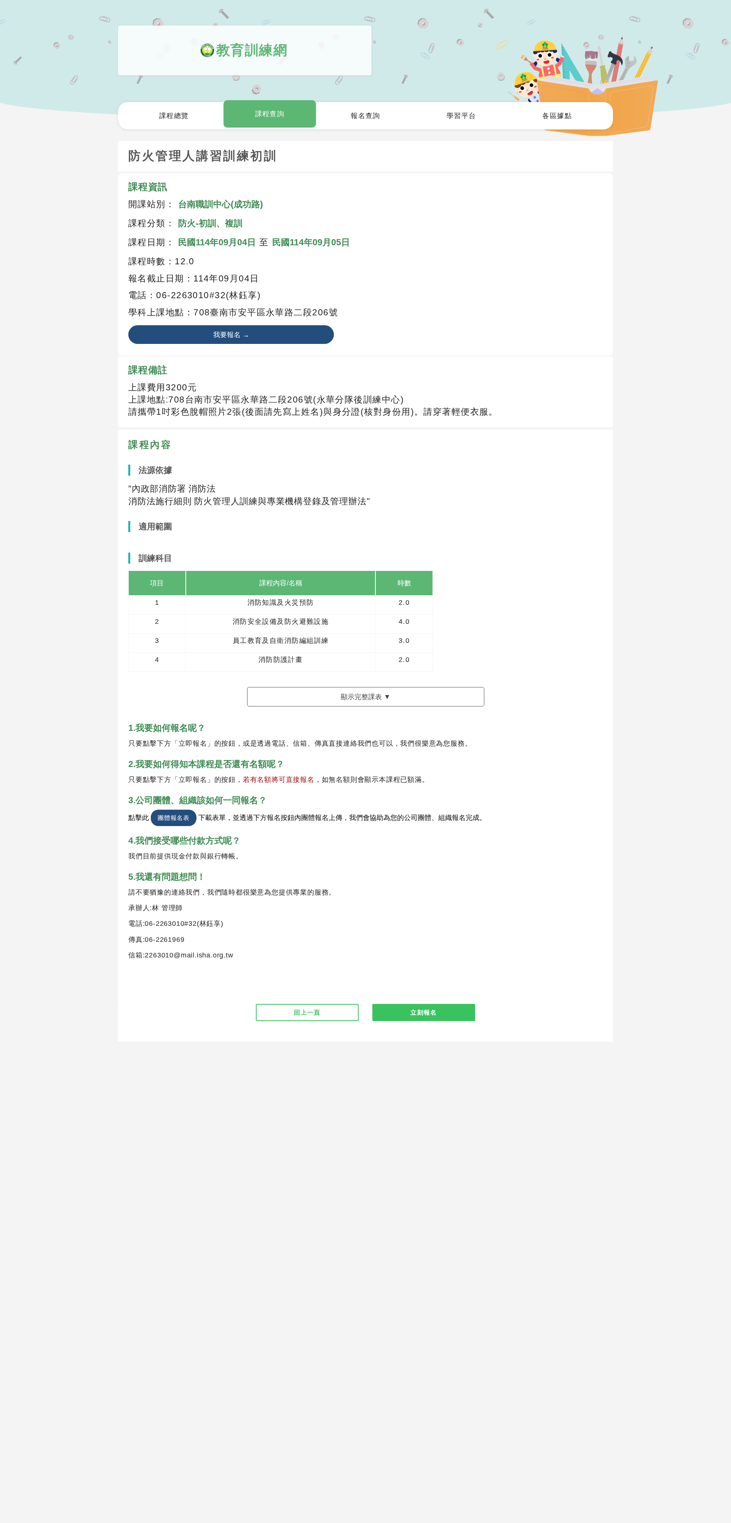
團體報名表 (174, 817)
